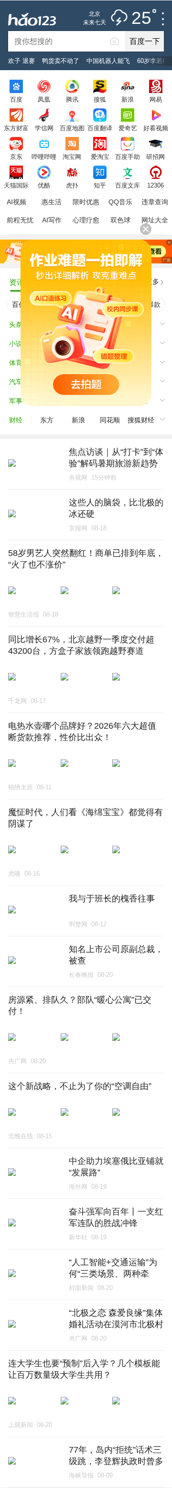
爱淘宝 (100, 156)
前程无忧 (20, 220)
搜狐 (100, 99)
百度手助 (127, 156)
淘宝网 (72, 156)
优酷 (44, 185)
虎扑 (72, 185)
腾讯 (72, 99)
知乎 (100, 185)
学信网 (44, 128)
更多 (152, 281)
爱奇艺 (127, 128)
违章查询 (154, 202)
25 (141, 18)
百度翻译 (99, 128)
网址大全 (154, 220)
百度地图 (72, 128)
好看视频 (155, 128)
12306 (155, 185)
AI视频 (16, 202)
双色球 (120, 220)
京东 (16, 156)
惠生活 (52, 202)
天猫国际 (16, 185)
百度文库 (127, 185)
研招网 (155, 156)
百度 (16, 99)
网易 (156, 99)
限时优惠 (86, 202)
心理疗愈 (86, 220)
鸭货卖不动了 (60, 60)
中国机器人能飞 (108, 60)
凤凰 (44, 99)
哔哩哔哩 (44, 156)
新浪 (127, 99)
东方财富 (16, 128)
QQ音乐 (120, 202)
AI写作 (52, 220)
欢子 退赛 (21, 60)
